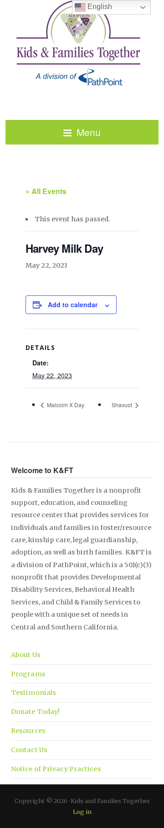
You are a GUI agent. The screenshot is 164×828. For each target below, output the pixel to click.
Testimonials (33, 692)
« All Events (46, 191)
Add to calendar (72, 304)
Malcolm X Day (65, 405)
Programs (28, 674)
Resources (28, 731)
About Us (26, 655)
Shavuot (122, 405)
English (99, 6)
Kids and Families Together (82, 43)
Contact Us (29, 750)
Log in (82, 811)
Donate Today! (35, 712)
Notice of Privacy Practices (56, 769)
